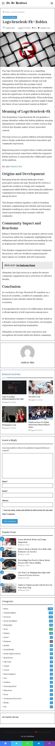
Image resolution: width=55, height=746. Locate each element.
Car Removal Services (12, 699)
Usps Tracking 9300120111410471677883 (13, 398)
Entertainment (10, 674)
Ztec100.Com (34, 397)
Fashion (7, 682)
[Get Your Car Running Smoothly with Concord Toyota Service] (9, 576)
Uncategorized (10, 686)
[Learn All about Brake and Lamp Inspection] (9, 541)
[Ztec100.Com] (41, 387)
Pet (5, 707)
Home (6, 12)
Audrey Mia (10, 28)
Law (5, 678)
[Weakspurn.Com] (14, 414)
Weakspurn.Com (9, 425)
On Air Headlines (27, 736)
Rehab (6, 703)
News (6, 609)
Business (7, 641)
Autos (6, 637)
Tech (6, 629)
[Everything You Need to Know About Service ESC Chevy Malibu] (9, 564)
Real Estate (8, 658)
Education (8, 690)
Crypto (6, 666)
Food (6, 694)
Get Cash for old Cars (10, 717)
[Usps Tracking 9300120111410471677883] (14, 387)
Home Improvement (12, 654)
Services (7, 617)
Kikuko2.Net (16, 166)
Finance (7, 633)
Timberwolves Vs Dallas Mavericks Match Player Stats (39, 424)
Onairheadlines (10, 613)
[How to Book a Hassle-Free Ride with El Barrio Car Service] (9, 552)
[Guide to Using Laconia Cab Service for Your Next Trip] (9, 588)
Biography (8, 625)
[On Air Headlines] (16, 3)
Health (6, 645)
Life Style (7, 662)
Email (5, 491)
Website (5, 501)
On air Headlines (17, 12)
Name (5, 481)
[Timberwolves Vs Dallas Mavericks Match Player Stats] (41, 413)
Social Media (9, 649)
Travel (6, 670)
